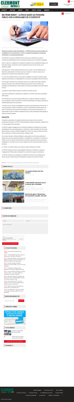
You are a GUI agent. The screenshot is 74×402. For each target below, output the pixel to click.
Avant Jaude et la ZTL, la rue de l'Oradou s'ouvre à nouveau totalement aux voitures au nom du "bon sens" (14, 283)
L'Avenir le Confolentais (31, 395)
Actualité (4, 10)
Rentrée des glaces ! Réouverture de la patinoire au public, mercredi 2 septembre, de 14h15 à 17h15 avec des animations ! (15, 260)
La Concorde (42, 395)
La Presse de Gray (33, 392)
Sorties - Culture (36, 10)
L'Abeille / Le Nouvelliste (53, 395)
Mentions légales (37, 390)
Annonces (46, 10)
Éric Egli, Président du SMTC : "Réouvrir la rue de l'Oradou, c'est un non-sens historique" (14, 265)
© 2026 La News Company (6, 399)
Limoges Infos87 (59, 392)
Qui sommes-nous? (48, 390)
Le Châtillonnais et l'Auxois (46, 392)
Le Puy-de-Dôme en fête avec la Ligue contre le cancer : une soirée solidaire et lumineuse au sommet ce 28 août (14, 273)
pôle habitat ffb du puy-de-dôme (19, 162)
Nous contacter (59, 390)
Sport (27, 10)
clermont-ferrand (35, 162)
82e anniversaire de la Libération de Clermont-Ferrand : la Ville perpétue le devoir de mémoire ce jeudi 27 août (14, 278)
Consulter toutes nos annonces (15, 341)
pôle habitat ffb (29, 162)
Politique (12, 10)
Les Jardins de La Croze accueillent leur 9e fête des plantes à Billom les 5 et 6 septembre (14, 291)
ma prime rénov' (10, 162)
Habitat (20, 10)
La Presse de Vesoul (21, 392)
